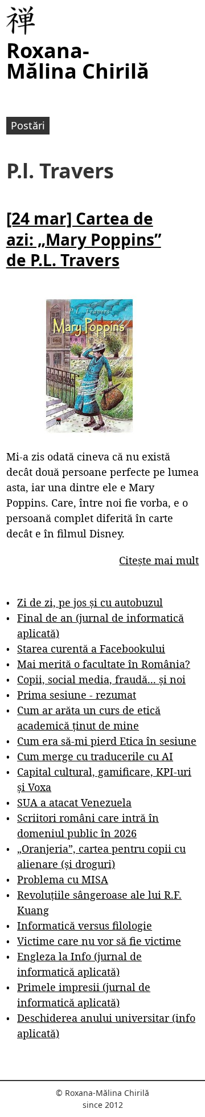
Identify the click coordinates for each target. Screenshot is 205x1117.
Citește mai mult (159, 560)
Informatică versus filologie (84, 925)
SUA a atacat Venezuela (74, 802)
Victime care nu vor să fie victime (99, 941)
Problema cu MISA (62, 879)
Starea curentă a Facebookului (91, 648)
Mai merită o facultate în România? (103, 664)
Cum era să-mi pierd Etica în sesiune (106, 741)
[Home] (20, 20)
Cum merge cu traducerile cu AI (95, 756)
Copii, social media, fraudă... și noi (101, 679)
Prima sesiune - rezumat (76, 695)
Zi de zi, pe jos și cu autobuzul (90, 602)
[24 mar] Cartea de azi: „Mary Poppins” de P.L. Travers (83, 239)
